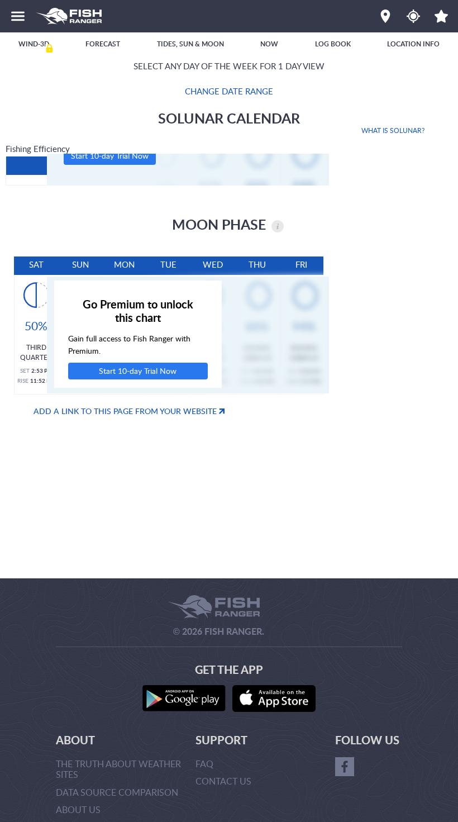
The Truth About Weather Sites (118, 769)
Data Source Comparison (117, 792)
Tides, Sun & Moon (190, 44)
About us (78, 810)
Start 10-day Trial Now (110, 155)
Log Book (333, 44)
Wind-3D (33, 44)
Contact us (223, 781)
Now (269, 44)
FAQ (204, 764)
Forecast (102, 44)
